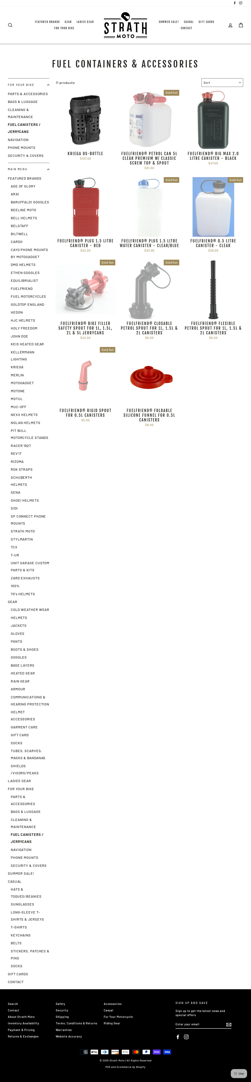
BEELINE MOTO (23, 210)
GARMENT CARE (24, 727)
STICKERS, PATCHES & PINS (30, 954)
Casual (108, 1010)
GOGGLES (19, 657)
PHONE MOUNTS (21, 147)
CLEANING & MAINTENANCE (20, 113)
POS (107, 1066)
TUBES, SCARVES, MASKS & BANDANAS (28, 754)
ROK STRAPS (22, 469)
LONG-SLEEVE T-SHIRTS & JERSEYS (27, 915)
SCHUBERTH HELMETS (21, 481)
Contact (13, 1010)
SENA (15, 492)
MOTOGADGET (22, 383)
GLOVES (18, 633)
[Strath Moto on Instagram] (186, 1037)
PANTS (16, 641)
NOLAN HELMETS (25, 422)
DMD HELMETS (23, 264)
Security (62, 1010)
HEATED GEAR (23, 673)
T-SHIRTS (19, 927)
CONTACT (187, 28)
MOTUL (17, 399)
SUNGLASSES (22, 904)
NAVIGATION (18, 139)
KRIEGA (17, 367)
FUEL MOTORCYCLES (28, 296)
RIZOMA (17, 461)
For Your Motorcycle (118, 1016)
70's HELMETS (23, 594)
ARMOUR (18, 689)
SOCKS (17, 743)
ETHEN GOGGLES (25, 272)
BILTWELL (19, 234)
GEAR (68, 22)
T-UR (15, 555)
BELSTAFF (19, 226)
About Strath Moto (21, 1016)
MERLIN (17, 375)
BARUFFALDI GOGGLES (30, 202)
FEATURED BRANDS (47, 22)
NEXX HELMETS (24, 414)
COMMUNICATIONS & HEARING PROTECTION (30, 700)
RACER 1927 (21, 445)
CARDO (17, 241)
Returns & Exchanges (23, 1036)
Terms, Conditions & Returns (76, 1023)
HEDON (17, 312)
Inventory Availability (23, 1023)
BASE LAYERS (23, 665)
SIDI (14, 508)
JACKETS (19, 625)
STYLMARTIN (22, 539)
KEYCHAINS (21, 935)
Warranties (64, 1030)
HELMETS (19, 617)
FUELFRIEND (22, 288)
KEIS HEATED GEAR (27, 344)
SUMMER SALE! (169, 22)
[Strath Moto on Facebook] (178, 1037)
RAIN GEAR (20, 681)
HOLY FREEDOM (24, 328)
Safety (60, 1004)
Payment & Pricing (21, 1030)
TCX (14, 547)
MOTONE (18, 391)
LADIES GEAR (85, 22)
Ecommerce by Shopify (131, 1066)
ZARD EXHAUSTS (25, 578)
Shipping (62, 1016)
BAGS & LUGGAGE (23, 101)
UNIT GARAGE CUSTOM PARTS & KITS (30, 566)
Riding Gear (112, 1023)
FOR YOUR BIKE (64, 28)
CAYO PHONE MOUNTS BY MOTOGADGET (29, 253)
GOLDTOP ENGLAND (27, 304)
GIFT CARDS (206, 22)
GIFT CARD (20, 735)
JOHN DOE (19, 336)
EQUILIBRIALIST (24, 280)
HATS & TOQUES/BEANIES (26, 892)
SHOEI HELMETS (25, 500)
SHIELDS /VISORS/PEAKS (25, 769)
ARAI (15, 194)
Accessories (113, 1004)
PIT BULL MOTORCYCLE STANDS (29, 434)
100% (15, 586)
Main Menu (17, 169)
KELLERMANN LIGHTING (23, 355)
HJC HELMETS (23, 320)
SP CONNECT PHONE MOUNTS (28, 519)
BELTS (16, 943)
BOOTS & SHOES (25, 649)
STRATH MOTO (23, 531)
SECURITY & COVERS (26, 155)
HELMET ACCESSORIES (23, 715)
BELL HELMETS (24, 218)
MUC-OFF (18, 407)
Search (13, 1004)
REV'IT (16, 453)
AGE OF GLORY (23, 186)
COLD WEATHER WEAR (30, 609)
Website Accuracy (69, 1036)
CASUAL (189, 22)
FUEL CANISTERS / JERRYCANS (24, 128)
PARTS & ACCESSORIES (28, 94)
